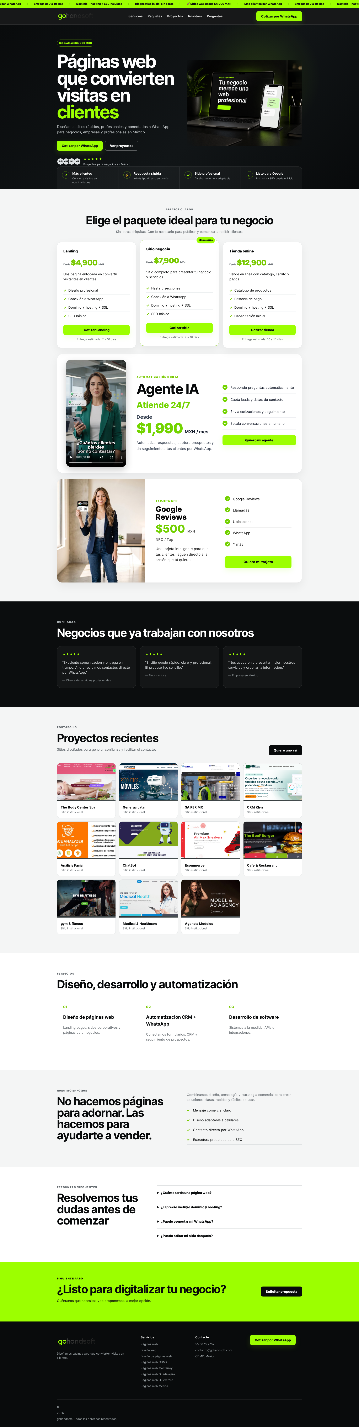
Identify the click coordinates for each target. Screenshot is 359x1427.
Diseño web (148, 1350)
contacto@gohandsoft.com (213, 1350)
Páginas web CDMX (154, 1362)
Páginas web (149, 1344)
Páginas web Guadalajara (158, 1374)
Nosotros (195, 16)
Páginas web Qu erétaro (157, 1380)
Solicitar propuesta (281, 1291)
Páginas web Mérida (154, 1386)
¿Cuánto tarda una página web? (186, 1193)
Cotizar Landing (96, 330)
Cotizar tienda (262, 330)
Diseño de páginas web (156, 1356)
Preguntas (215, 16)
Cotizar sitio (179, 328)
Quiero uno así (285, 750)
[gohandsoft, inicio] (75, 16)
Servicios (135, 16)
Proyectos (175, 16)
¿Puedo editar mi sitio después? (187, 1236)
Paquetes (155, 16)
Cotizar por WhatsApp (279, 16)
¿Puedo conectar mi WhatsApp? (187, 1221)
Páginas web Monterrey (157, 1368)
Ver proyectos (121, 146)
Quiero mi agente (259, 440)
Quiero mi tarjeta (258, 562)
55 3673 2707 (204, 1344)
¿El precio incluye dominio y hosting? (191, 1207)
